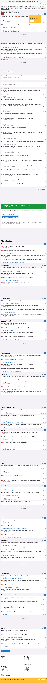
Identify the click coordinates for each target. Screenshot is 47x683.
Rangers (10, 413)
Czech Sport (9, 449)
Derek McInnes (5, 413)
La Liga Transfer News (35, 8)
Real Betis (4, 537)
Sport (30, 6)
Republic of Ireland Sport (16, 537)
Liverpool (9, 339)
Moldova (11, 499)
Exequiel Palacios (6, 427)
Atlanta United (20, 578)
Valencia (9, 587)
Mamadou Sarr (9, 357)
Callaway (4, 440)
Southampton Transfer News (11, 647)
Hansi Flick (5, 248)
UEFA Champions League (11, 248)
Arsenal (10, 307)
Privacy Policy (16, 223)
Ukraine (5, 6)
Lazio (4, 637)
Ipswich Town (12, 427)
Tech (40, 6)
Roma (7, 275)
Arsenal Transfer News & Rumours (18, 307)
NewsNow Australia (28, 664)
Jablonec (4, 449)
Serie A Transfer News (18, 637)
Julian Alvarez (11, 262)
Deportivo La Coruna (5, 8)
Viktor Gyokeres (6, 303)
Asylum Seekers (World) (18, 482)
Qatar (4, 504)
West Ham (5, 532)
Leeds (8, 532)
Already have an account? (7, 219)
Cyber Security (17, 468)
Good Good (9, 440)
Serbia (13, 495)
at (22, 1)
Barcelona (16, 8)
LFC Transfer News (15, 339)
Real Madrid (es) (6, 614)
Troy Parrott (9, 537)
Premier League (18, 427)
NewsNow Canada (27, 663)
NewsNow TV (3, 662)
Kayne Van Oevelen (6, 528)
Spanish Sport (8, 559)
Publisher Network (4, 667)
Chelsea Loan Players (16, 357)
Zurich (20, 445)
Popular (9, 14)
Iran (8, 6)
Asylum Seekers (6, 482)
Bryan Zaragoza (5, 325)
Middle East (10, 504)
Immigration (11, 482)
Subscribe (3, 660)
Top (2, 14)
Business (21, 6)
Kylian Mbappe (10, 362)
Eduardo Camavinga (15, 334)
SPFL (13, 413)
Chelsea (4, 357)
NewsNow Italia (27, 662)
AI (17, 6)
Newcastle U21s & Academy (12, 578)
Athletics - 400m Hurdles (7, 445)
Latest (5, 14)
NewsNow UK (26, 657)
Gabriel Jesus (11, 303)
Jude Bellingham (12, 371)
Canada (10, 490)
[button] (15, 14)
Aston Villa (11, 545)
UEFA (12, 418)
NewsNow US (26, 658)
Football (26, 6)
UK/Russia (5, 473)
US (12, 490)
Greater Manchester (11, 468)
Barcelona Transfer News (19, 262)
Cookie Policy (26, 668)
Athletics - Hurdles (15, 445)
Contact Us (3, 659)
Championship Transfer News (21, 647)
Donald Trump (5, 490)
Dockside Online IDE (5, 670)
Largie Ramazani (13, 532)
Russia (12, 473)
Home (2, 657)
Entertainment (35, 6)
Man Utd (4, 334)
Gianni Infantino (5, 418)
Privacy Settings (27, 671)
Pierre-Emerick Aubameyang (8, 57)
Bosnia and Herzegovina (7, 495)
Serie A (4, 275)
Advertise (3, 668)
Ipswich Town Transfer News (21, 528)
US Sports (13, 440)
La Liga (11, 8)
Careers (2, 669)
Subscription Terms (28, 670)
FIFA (10, 418)
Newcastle (5, 578)
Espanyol (14, 325)
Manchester (5, 468)
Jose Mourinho (5, 27)
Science (44, 6)
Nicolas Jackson (6, 545)
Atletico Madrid (27, 8)
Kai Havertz (17, 303)
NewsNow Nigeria (27, 659)
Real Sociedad (5, 284)
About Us (3, 658)
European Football (14, 22)
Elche (7, 253)
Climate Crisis (13, 6)
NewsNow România (28, 660)
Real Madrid (21, 8)
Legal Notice (23, 223)
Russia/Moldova (6, 499)
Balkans (16, 495)
